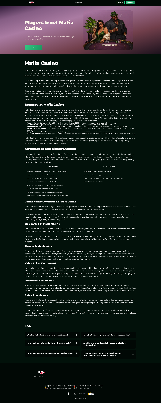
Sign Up (130, 2)
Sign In (120, 2)
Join (33, 47)
